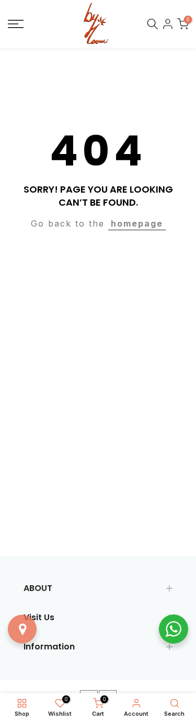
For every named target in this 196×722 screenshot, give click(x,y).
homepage (137, 223)
